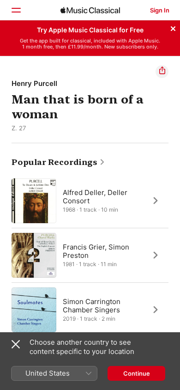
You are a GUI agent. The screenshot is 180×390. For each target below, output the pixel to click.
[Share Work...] (162, 71)
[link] (58, 162)
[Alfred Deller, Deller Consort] (90, 200)
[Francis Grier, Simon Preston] (90, 255)
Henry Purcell (34, 83)
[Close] (173, 27)
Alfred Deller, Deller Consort (95, 196)
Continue (136, 373)
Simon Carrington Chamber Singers (91, 305)
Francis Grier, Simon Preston (96, 250)
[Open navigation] (16, 10)
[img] (90, 10)
